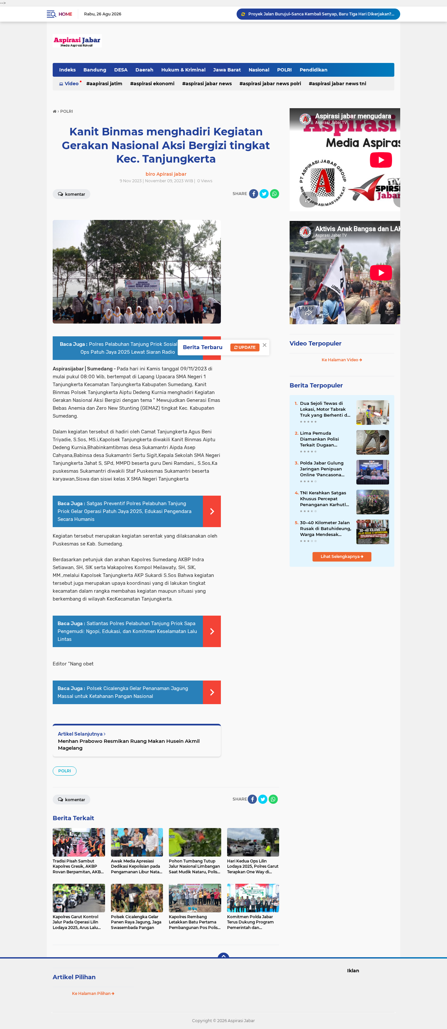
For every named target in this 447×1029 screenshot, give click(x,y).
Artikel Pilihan (74, 977)
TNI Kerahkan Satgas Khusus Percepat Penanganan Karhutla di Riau (324, 499)
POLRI (284, 70)
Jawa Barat (227, 70)
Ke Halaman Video (340, 359)
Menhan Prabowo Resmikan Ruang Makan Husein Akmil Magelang (129, 744)
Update (247, 347)
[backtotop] (223, 958)
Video (72, 84)
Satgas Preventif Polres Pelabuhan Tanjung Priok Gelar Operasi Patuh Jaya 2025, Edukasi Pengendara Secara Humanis (124, 511)
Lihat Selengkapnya (341, 556)
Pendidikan (314, 70)
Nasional (259, 70)
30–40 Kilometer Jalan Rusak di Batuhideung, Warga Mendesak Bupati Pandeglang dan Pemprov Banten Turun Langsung (325, 529)
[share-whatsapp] (274, 193)
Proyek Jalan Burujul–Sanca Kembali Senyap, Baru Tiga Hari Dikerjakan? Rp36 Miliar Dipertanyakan (321, 13)
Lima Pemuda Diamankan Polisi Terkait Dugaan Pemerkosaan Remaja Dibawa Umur (324, 439)
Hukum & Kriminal (183, 70)
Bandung (94, 70)
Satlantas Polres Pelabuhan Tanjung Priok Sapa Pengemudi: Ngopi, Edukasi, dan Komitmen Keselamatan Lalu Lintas (127, 631)
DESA (121, 70)
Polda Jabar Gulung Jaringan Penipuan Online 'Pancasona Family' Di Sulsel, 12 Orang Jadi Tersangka (324, 469)
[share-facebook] (253, 193)
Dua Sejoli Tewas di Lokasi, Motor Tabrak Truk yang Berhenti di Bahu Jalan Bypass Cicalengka (324, 409)
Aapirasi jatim (106, 84)
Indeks (67, 70)
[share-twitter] (264, 193)
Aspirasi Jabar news (209, 84)
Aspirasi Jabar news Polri (272, 84)
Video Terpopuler (316, 343)
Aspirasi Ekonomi (154, 84)
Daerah (144, 70)
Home (65, 14)
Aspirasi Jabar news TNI (339, 84)
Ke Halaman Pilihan (92, 993)
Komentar (74, 194)
